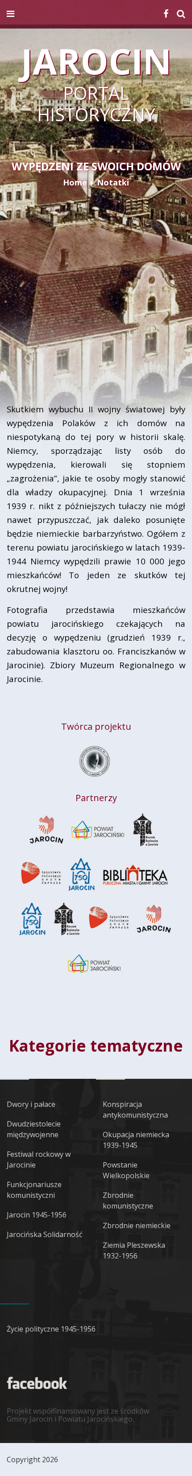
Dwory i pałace (31, 1104)
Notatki (113, 182)
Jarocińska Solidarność (45, 1234)
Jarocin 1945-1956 (37, 1215)
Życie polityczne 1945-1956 (51, 1329)
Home (75, 182)
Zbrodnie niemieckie (137, 1225)
